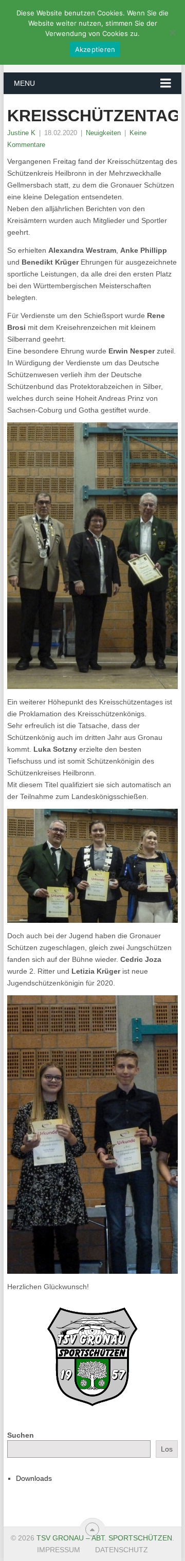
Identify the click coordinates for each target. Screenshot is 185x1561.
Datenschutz (121, 1550)
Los (167, 1449)
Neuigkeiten (103, 133)
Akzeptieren (95, 49)
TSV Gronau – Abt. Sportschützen (104, 1538)
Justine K (21, 133)
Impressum (58, 1550)
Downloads (34, 1478)
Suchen (20, 1435)
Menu (24, 83)
